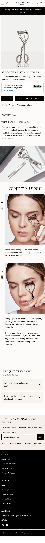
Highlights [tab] (24, 122)
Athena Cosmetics (12, 533)
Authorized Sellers (7, 494)
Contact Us (5, 459)
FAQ (3, 485)
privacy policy (28, 443)
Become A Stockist (8, 473)
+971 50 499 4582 (8, 464)
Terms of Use (6, 499)
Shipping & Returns (8, 490)
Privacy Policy (6, 503)
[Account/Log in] (37, 3)
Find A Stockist (6, 468)
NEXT (40, 437)
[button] (41, 3)
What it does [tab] (8, 122)
